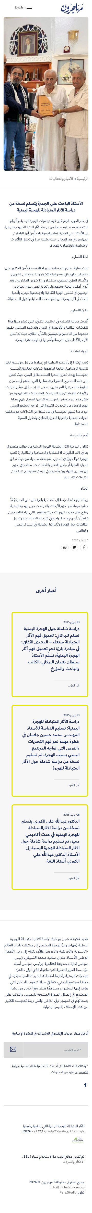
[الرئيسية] (72, 8)
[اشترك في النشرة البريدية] (13, 1050)
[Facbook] (84, 547)
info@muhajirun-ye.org (67, 1187)
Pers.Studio (68, 1192)
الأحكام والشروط (73, 1162)
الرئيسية (82, 179)
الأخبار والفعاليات (61, 179)
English (20, 7)
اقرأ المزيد (73, 685)
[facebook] (85, 1085)
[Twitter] (74, 547)
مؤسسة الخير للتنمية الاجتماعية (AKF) (58, 1131)
